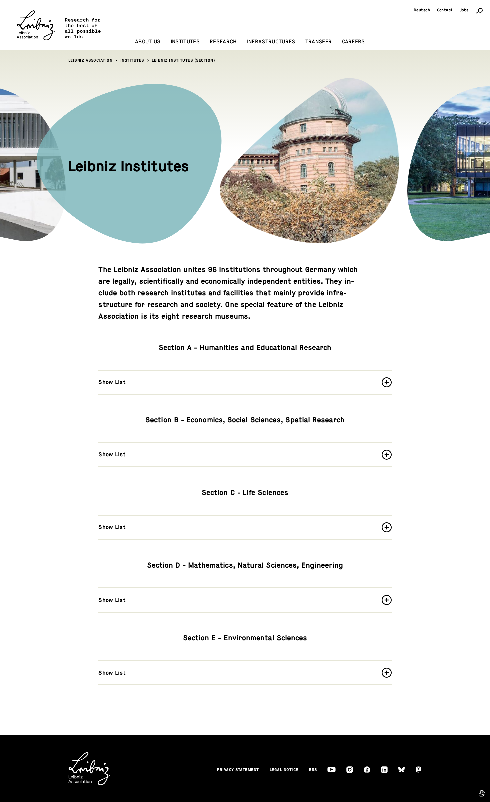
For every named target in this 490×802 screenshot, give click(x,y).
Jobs (464, 10)
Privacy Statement (238, 769)
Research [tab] (223, 42)
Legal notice (284, 769)
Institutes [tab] (185, 42)
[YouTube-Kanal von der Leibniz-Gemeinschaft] (331, 769)
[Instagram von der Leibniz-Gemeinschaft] (349, 770)
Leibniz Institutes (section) (183, 60)
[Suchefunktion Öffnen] (479, 10)
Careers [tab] (353, 42)
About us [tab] (148, 42)
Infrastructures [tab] (271, 42)
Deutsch (422, 10)
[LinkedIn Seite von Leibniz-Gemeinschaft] (384, 770)
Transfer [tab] (318, 42)
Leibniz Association (90, 60)
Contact (445, 10)
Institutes (132, 60)
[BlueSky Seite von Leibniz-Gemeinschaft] (401, 769)
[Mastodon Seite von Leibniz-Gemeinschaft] (418, 769)
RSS (313, 769)
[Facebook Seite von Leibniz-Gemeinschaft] (367, 770)
